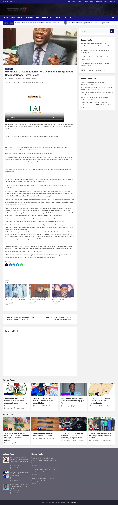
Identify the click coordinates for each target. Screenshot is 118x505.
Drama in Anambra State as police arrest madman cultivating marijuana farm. (72, 435)
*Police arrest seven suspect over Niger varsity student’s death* (101, 435)
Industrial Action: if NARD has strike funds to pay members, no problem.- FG (15, 299)
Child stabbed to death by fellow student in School (43, 434)
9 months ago (38, 438)
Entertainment (98, 1)
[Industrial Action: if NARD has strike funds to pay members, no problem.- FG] (16, 290)
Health (92, 394)
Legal (7, 68)
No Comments (32, 78)
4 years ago (10, 78)
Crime (6, 428)
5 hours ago (66, 406)
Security (96, 428)
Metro (6, 394)
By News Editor (20, 78)
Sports (106, 1)
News (73, 1)
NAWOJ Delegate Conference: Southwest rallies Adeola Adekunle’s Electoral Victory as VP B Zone (97, 105)
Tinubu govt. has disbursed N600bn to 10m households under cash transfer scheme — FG (15, 401)
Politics (79, 1)
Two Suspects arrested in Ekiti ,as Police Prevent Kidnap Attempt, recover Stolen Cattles (16, 436)
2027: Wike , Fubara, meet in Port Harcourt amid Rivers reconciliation (44, 400)
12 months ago (67, 440)
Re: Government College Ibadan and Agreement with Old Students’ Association (58, 319)
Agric (91, 1)
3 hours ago (9, 408)
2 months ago (10, 443)
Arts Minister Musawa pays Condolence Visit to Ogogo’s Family (72, 400)
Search (112, 31)
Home (68, 1)
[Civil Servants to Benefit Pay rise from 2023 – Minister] (63, 290)
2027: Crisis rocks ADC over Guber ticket (93, 70)
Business (85, 1)
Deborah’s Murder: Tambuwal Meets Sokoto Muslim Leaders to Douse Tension (20, 319)
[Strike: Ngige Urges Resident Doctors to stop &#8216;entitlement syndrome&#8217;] (39, 290)
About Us (112, 1)
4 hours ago (37, 406)
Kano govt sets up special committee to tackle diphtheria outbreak (100, 400)
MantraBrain (72, 502)
